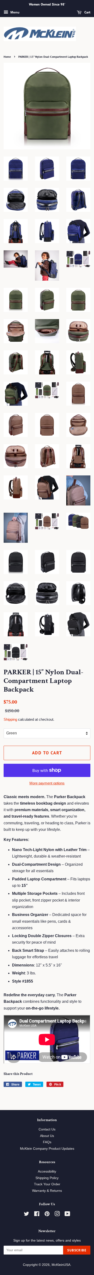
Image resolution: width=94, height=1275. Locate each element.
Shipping (10, 719)
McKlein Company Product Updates (47, 1148)
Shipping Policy (47, 1178)
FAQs (47, 1142)
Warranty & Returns (47, 1191)
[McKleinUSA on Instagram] (57, 1215)
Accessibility (47, 1171)
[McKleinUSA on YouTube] (67, 1215)
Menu (14, 12)
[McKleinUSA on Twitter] (26, 1215)
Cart (86, 12)
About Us (47, 1136)
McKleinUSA (61, 1265)
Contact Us (47, 1129)
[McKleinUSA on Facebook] (37, 1215)
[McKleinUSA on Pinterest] (47, 1215)
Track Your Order (47, 1184)
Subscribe (76, 1250)
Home (7, 56)
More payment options (47, 783)
